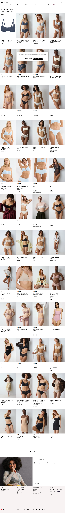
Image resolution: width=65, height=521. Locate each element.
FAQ (18, 490)
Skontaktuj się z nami (21, 489)
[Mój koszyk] (63, 2)
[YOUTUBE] (44, 509)
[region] (32, 56)
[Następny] (15, 25)
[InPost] (50, 496)
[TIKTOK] (39, 509)
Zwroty (34, 491)
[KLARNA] (58, 491)
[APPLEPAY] (50, 489)
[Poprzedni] (1, 25)
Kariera (2, 492)
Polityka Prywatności (36, 493)
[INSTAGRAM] (36, 509)
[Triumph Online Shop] (4, 2)
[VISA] (54, 489)
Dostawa (34, 490)
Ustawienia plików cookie (28, 58)
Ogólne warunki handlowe (37, 492)
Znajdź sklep (19, 491)
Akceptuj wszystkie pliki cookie (38, 58)
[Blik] (54, 491)
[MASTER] (57, 489)
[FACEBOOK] (33, 509)
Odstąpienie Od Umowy (21, 493)
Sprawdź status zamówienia (22, 492)
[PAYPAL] (60, 489)
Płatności (35, 489)
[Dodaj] (15, 35)
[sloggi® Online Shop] (28, 509)
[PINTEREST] (42, 509)
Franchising (3, 493)
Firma (2, 491)
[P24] (51, 491)
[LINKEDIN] (33, 511)
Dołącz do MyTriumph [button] (38, 483)
